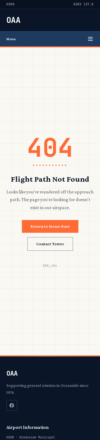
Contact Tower (50, 244)
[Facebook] (11, 405)
